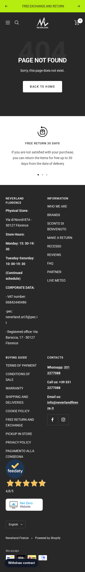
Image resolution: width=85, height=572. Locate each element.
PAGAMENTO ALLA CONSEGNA (20, 454)
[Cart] (76, 22)
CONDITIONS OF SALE (18, 377)
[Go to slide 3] (46, 174)
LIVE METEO (56, 280)
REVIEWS (54, 255)
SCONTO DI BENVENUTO (56, 226)
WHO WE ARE (57, 206)
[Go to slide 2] (42, 174)
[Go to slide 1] (38, 174)
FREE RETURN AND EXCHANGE (20, 422)
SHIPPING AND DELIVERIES (17, 399)
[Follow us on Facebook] (52, 419)
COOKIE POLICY (18, 411)
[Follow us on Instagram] (63, 419)
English (13, 524)
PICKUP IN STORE (19, 434)
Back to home (42, 86)
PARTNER (54, 272)
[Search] (17, 22)
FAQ (50, 263)
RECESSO (54, 246)
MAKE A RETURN (59, 238)
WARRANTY (14, 388)
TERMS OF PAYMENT (21, 365)
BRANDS (53, 215)
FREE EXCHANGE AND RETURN (43, 6)
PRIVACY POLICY (18, 442)
